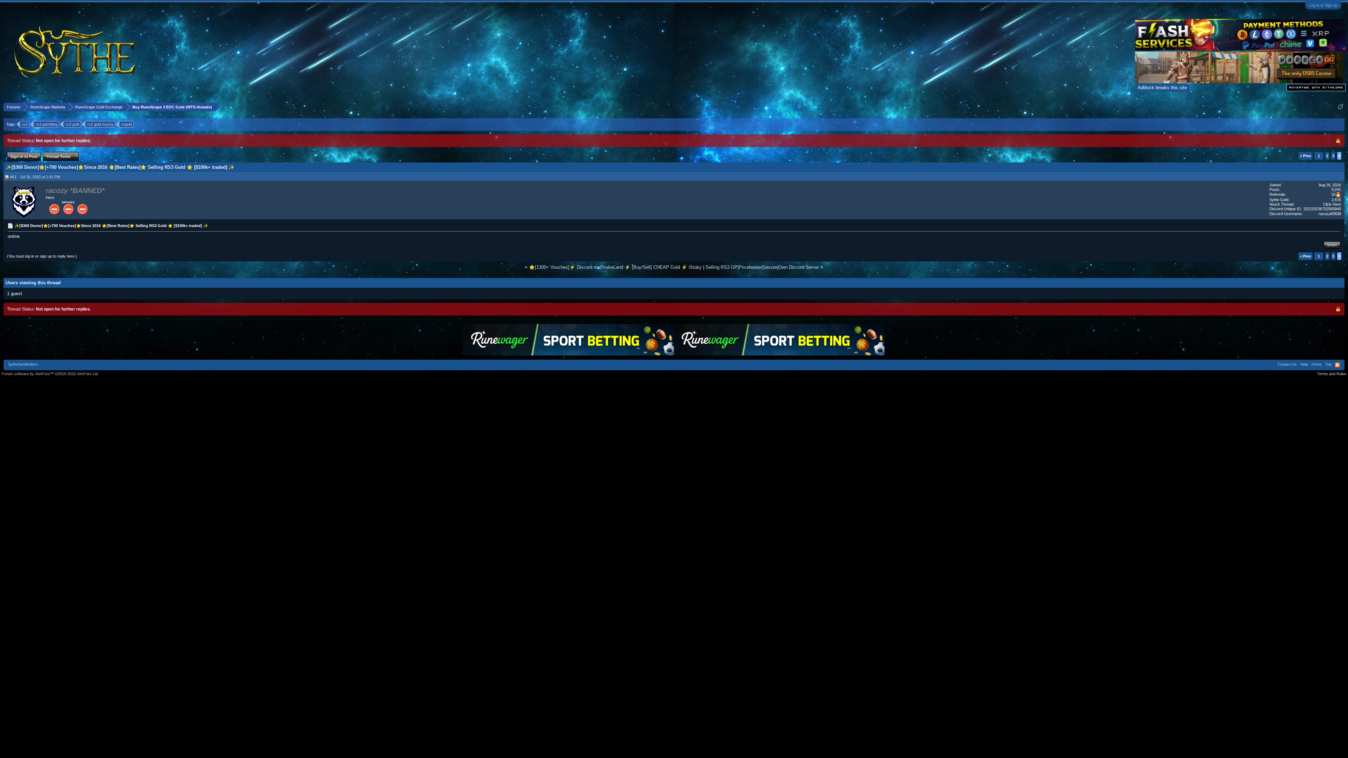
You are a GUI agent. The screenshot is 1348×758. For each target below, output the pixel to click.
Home (1316, 364)
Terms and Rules (1331, 374)
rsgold (126, 124)
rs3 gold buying (100, 124)
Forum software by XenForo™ (50, 374)
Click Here (1332, 204)
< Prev (1305, 156)
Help (1304, 364)
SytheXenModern (23, 364)
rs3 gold (72, 124)
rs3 (25, 124)
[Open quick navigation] (1340, 107)
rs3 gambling (47, 124)
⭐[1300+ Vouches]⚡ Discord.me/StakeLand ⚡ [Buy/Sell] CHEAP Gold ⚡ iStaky (615, 267)
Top (1328, 364)
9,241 (1336, 189)
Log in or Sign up (1323, 5)
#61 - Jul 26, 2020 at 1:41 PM (35, 177)
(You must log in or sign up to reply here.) (42, 256)
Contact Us (1287, 364)
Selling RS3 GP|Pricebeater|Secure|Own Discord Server (762, 267)
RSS (1337, 365)
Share (1332, 245)
